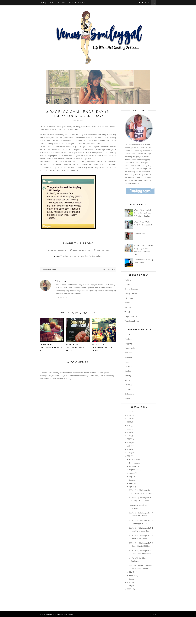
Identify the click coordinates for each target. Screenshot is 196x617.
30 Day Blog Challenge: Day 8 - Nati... (76, 347)
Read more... (96, 143)
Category (61, 3)
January (132, 579)
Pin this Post (103, 250)
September (134, 470)
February (133, 575)
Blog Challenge (66, 256)
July (131, 476)
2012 (129, 456)
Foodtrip (128, 339)
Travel (127, 312)
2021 (129, 425)
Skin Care (128, 353)
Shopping (128, 357)
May (131, 483)
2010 (129, 586)
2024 (129, 415)
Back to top (150, 614)
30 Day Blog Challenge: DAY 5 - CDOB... (102, 347)
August (132, 473)
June (131, 480)
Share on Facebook (57, 250)
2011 (129, 582)
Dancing (128, 376)
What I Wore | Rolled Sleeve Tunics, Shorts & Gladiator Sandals (142, 213)
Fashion (128, 280)
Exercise (128, 389)
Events (127, 284)
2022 (129, 422)
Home (42, 3)
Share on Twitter (81, 250)
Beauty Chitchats (131, 294)
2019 (129, 432)
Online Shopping (131, 289)
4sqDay (86, 126)
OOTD (127, 334)
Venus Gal (60, 281)
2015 (129, 446)
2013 (129, 453)
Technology (97, 256)
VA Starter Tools (77, 3)
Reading (128, 371)
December (133, 459)
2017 (129, 439)
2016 (129, 442)
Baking (127, 380)
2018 (129, 436)
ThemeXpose (57, 614)
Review (127, 303)
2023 (129, 419)
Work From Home (132, 321)
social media (86, 256)
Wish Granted (139, 234)
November (133, 463)
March (132, 572)
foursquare (60, 146)
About (50, 3)
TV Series (128, 366)
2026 (129, 412)
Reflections (129, 394)
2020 (129, 429)
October (132, 466)
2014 (129, 449)
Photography (130, 348)
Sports (127, 398)
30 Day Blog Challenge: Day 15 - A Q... (51, 347)
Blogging (128, 344)
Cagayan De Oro (131, 316)
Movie (127, 362)
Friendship (129, 298)
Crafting (128, 385)
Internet (77, 256)
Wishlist (128, 307)
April (131, 487)
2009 (129, 589)
